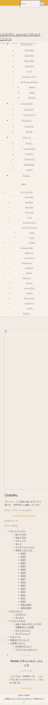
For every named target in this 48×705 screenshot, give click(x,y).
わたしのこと (27, 121)
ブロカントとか (29, 159)
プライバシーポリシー (26, 649)
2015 (23, 585)
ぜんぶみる (29, 50)
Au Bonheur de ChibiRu (24, 515)
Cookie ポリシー (23, 646)
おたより (26, 176)
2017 (23, 579)
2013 (23, 592)
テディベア (29, 66)
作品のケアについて (19, 640)
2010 (23, 601)
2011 (23, 598)
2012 (23, 595)
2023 (23, 560)
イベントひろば (26, 104)
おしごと (29, 143)
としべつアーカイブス (29, 82)
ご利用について (17, 643)
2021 (23, 566)
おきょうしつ (29, 109)
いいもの (29, 154)
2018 (23, 576)
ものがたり (29, 126)
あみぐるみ (29, 56)
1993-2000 (26, 608)
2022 (23, 563)
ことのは (29, 170)
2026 (32, 87)
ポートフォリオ (27, 44)
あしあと (29, 132)
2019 (23, 573)
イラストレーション (29, 77)
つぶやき (26, 655)
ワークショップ (29, 115)
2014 (23, 589)
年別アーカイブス (24, 550)
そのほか (32, 98)
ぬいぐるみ (29, 61)
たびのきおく (29, 165)
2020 (23, 569)
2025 (32, 93)
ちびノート (26, 137)
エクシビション (22, 630)
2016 (23, 582)
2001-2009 (26, 605)
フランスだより (29, 149)
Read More (26, 688)
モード (29, 71)
